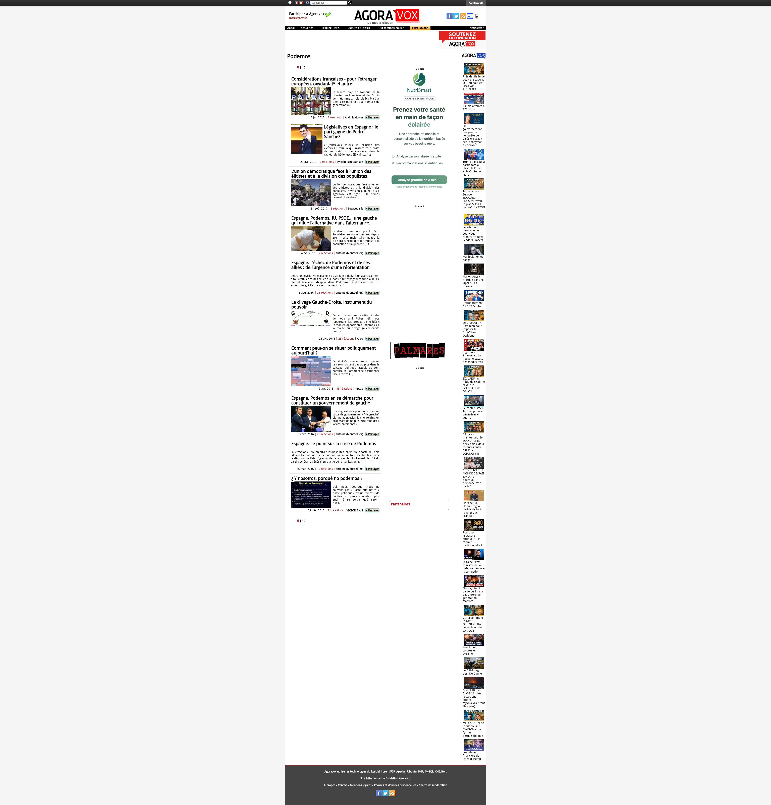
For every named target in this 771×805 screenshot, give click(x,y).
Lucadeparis (355, 208)
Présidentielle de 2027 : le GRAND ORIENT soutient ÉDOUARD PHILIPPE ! (474, 83)
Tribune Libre (330, 28)
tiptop (359, 388)
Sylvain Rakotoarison (350, 161)
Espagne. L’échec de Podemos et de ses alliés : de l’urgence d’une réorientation (330, 265)
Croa (360, 338)
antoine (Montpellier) (349, 253)
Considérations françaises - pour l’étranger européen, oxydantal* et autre (334, 81)
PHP (420, 771)
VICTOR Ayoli (355, 510)
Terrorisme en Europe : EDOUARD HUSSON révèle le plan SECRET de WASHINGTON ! (474, 201)
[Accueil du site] (387, 24)
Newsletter (477, 28)
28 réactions (325, 434)
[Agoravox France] (296, 2)
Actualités (307, 28)
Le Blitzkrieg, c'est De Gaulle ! (473, 672)
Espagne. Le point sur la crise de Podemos (333, 443)
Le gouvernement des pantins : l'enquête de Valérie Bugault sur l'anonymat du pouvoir (472, 135)
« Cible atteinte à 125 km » (473, 107)
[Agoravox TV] (306, 2)
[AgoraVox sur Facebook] (450, 18)
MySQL (429, 771)
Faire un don (420, 28)
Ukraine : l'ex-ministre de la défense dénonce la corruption (474, 566)
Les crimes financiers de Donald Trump (472, 755)
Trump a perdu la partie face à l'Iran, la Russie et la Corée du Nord (474, 168)
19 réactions (325, 468)
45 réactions (344, 388)
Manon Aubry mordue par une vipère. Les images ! (473, 281)
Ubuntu (412, 771)
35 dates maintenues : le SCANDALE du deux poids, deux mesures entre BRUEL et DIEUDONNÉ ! (473, 444)
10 (303, 67)
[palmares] (419, 358)
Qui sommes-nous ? (391, 28)
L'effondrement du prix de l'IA (473, 304)
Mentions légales (360, 785)
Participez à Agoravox (306, 14)
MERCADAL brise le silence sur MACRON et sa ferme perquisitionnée (473, 729)
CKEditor (440, 771)
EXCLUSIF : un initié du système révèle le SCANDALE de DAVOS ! (474, 385)
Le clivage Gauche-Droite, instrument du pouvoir (331, 304)
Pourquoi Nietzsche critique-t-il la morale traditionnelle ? (472, 539)
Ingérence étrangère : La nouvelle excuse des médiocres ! (473, 357)
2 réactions (327, 161)
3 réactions (335, 117)
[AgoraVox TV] (470, 18)
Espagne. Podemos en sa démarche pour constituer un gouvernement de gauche (332, 400)
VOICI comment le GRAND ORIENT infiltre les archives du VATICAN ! (473, 624)
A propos (329, 785)
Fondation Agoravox (398, 778)
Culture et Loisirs (359, 28)
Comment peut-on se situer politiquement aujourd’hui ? (333, 350)
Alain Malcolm (354, 117)
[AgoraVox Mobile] (477, 18)
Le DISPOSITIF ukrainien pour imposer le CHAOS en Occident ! (472, 329)
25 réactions (346, 338)
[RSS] (463, 18)
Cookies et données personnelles (395, 785)
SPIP (392, 771)
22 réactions (335, 510)
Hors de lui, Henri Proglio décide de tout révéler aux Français (472, 509)
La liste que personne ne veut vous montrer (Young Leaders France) (473, 234)
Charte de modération (433, 785)
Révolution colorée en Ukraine (469, 650)
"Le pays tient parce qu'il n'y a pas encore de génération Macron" (473, 595)
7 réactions (326, 253)
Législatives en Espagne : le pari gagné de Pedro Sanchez (351, 131)
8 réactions (338, 208)
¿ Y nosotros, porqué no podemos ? (326, 478)
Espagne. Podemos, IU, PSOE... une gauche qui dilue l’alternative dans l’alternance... (334, 220)
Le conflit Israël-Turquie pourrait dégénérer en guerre (473, 412)
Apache (401, 771)
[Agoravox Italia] (301, 2)
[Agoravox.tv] (474, 58)
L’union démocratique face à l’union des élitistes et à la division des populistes (331, 174)
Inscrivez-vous (298, 18)
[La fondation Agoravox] (462, 48)
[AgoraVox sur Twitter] (456, 18)
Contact (342, 785)
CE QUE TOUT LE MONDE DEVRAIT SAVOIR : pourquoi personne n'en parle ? (473, 478)
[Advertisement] (358, 40)
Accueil (291, 28)
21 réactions (325, 292)
